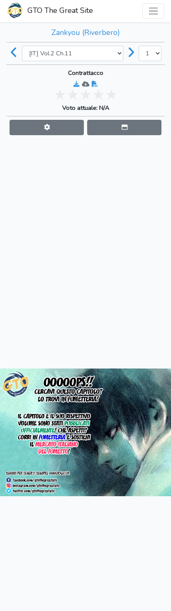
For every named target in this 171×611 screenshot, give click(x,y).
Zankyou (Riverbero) (85, 32)
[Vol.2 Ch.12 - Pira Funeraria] (131, 53)
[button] (47, 127)
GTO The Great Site (59, 10)
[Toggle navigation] (153, 11)
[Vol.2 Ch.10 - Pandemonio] (14, 53)
